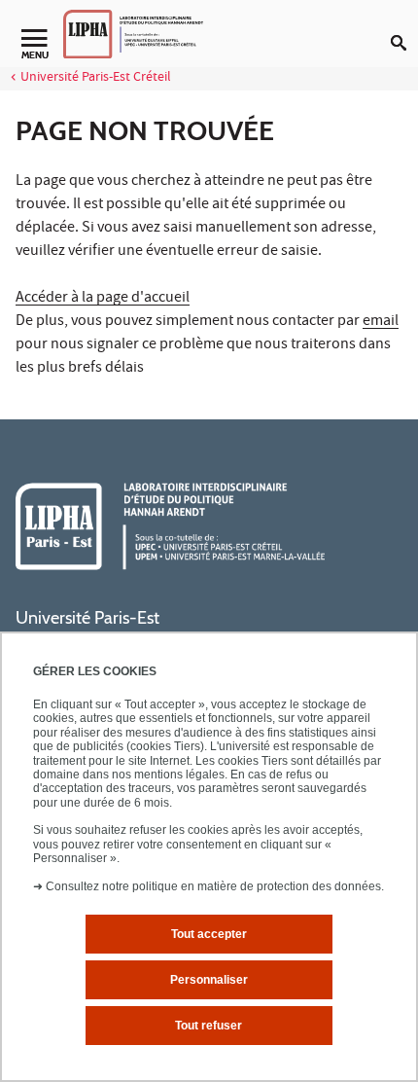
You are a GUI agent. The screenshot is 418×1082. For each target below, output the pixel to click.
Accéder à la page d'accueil (103, 298)
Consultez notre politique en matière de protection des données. (215, 886)
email (381, 322)
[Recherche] (404, 27)
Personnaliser (209, 980)
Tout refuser (208, 1025)
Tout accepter (209, 934)
